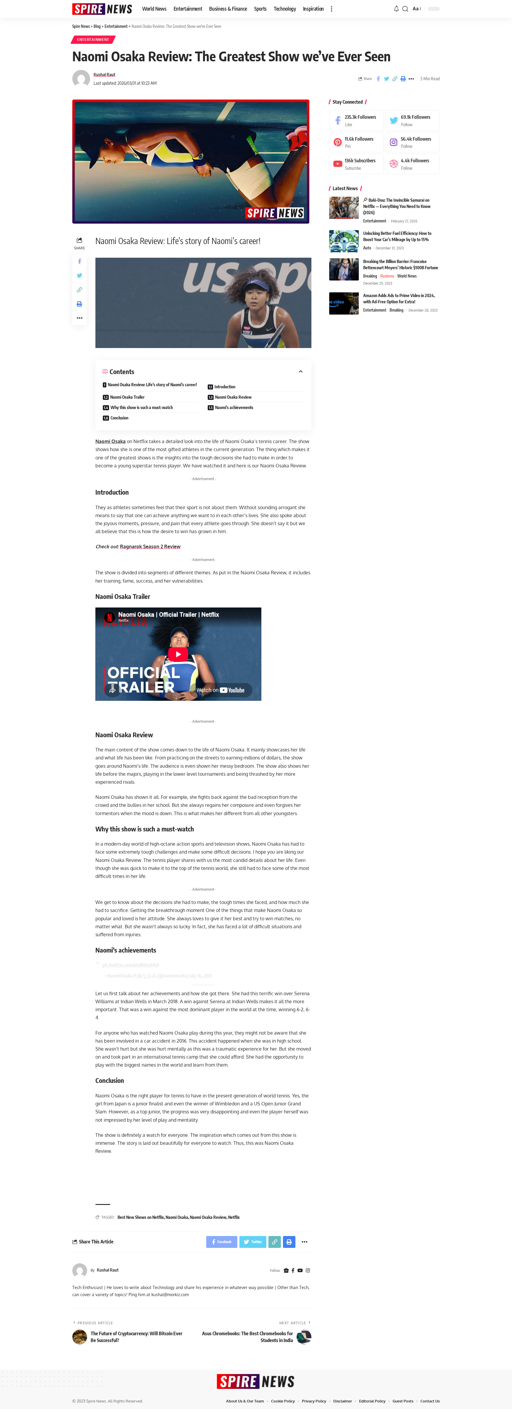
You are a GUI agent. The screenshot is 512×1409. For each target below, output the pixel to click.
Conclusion (119, 417)
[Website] (286, 1270)
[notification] (396, 9)
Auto (367, 248)
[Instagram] (307, 1270)
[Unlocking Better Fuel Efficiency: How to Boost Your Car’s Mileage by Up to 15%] (344, 241)
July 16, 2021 (200, 976)
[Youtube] (356, 164)
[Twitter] (412, 120)
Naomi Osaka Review (233, 397)
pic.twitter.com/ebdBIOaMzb (131, 965)
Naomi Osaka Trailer (127, 397)
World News (407, 276)
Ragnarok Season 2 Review (150, 546)
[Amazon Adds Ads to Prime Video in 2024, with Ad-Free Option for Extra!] (344, 303)
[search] (405, 9)
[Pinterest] (356, 142)
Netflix (234, 1217)
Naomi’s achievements (234, 407)
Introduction (225, 386)
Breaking (370, 276)
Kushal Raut (104, 74)
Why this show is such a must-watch (142, 407)
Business (387, 276)
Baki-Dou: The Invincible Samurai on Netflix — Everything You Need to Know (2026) (397, 206)
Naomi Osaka (110, 441)
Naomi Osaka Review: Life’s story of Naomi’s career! (152, 384)
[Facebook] (293, 1270)
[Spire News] (102, 9)
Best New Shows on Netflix (141, 1217)
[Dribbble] (412, 164)
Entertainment (93, 39)
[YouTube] (300, 1270)
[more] (331, 9)
